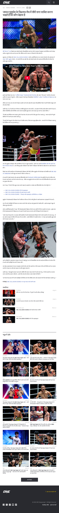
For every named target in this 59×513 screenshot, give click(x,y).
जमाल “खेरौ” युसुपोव (7, 59)
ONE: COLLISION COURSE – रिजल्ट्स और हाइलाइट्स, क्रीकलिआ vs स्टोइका (23, 194)
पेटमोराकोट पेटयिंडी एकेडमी (34, 177)
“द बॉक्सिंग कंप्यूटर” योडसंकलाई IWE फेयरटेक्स (25, 95)
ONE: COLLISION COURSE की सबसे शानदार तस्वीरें (17, 192)
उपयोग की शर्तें (53, 505)
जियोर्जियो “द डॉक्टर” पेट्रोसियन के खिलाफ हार (44, 97)
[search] (48, 2)
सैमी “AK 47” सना (7, 51)
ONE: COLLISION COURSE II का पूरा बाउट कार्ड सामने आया (21, 281)
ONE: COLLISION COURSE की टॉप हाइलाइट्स (16, 190)
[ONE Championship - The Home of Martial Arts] (6, 2)
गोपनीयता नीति (45, 505)
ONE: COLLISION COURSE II (21, 57)
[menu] (53, 2)
